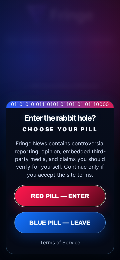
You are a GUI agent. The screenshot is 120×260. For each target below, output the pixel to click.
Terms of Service (60, 242)
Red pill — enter (60, 196)
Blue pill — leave (59, 222)
